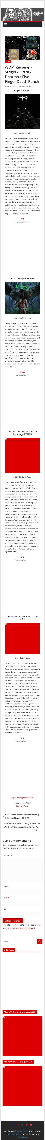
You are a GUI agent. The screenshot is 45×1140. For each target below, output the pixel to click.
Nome (6, 886)
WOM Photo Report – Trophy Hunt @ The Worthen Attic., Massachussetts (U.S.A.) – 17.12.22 (22, 826)
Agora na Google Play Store (22, 798)
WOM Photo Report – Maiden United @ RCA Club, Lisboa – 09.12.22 (22, 816)
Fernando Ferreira (25, 86)
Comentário (8, 855)
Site (4, 909)
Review (8, 62)
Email (6, 897)
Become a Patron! (22, 806)
